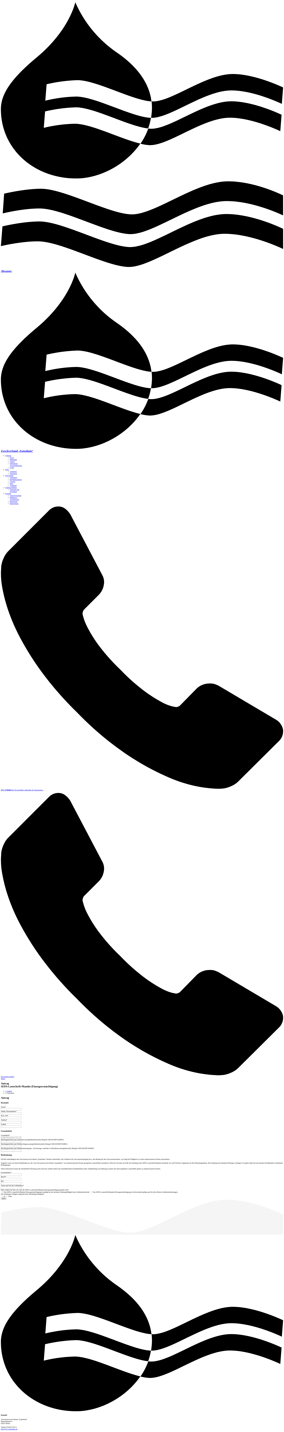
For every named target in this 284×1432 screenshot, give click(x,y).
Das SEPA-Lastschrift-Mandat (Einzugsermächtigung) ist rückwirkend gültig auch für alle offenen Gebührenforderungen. (135, 1192)
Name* (3, 1107)
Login (12, 468)
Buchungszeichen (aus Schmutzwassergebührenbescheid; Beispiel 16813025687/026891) (32, 1140)
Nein (10, 1196)
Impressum (13, 502)
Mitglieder (13, 460)
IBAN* (3, 1177)
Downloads (9, 476)
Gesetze (12, 482)
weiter (4, 1198)
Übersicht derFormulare (14, 491)
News (12, 458)
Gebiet (12, 462)
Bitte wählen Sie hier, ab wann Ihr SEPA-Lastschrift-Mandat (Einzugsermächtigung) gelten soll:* (35, 1190)
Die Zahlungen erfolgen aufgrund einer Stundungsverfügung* (22, 1194)
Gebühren (13, 472)
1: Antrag (8, 1091)
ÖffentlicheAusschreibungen (16, 465)
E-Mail (3, 1124)
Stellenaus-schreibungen (14, 499)
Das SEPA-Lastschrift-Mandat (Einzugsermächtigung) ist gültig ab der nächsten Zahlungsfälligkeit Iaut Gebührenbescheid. (46, 1192)
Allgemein (13, 478)
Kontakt (8, 494)
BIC (2, 1181)
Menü (3, 1079)
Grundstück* (5, 1135)
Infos (7, 470)
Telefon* (4, 1120)
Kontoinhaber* (6, 1172)
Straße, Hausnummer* (9, 1111)
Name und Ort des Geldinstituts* (12, 1185)
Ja (4, 1196)
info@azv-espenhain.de (9, 1429)
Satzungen (13, 474)
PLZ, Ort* (4, 1116)
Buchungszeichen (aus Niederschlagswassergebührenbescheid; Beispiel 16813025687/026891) (34, 1144)
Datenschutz (14, 504)
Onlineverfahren (11, 488)
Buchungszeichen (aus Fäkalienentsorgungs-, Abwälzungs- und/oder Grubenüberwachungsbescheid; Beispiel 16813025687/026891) (47, 1148)
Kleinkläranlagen (16, 480)
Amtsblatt (13, 486)
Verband (8, 456)
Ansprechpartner (15, 496)
